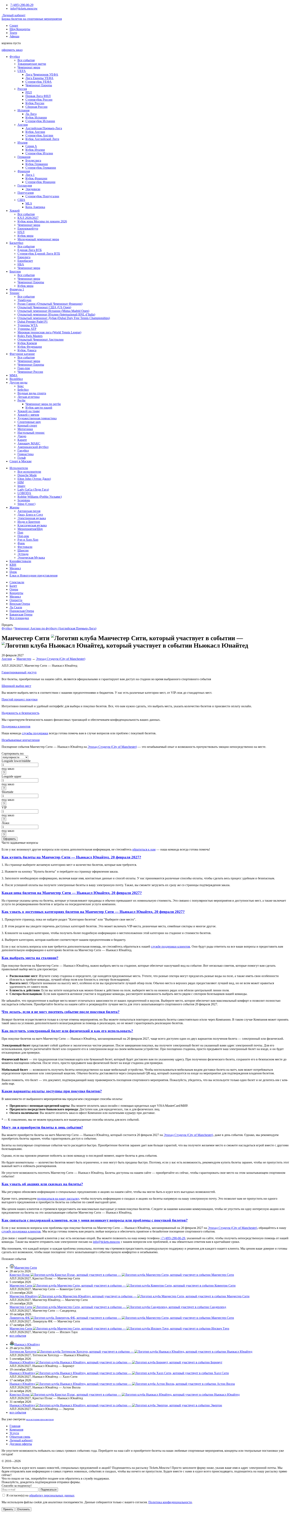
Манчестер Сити (25, 1267)
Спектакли (17, 582)
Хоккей (15, 210)
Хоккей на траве (28, 411)
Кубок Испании (36, 117)
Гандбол (23, 450)
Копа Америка (35, 207)
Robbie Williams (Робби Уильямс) (39, 496)
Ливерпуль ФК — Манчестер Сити (122, 1317)
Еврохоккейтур (27, 228)
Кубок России (34, 103)
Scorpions (23, 500)
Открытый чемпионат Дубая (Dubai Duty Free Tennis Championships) (63, 318)
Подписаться (48, 1489)
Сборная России (36, 106)
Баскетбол (16, 243)
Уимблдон (24, 300)
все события (18, 1335)
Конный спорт (27, 425)
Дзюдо (21, 436)
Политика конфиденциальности (170, 1502)
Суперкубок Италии (39, 153)
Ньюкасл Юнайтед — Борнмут (116, 1362)
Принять (8, 1509)
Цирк (13, 572)
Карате (22, 439)
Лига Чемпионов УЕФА (41, 74)
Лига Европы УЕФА (39, 78)
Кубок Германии (36, 164)
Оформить (9, 838)
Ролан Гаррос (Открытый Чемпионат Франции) (49, 303)
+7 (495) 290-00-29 (172, 1238)
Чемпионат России (30, 371)
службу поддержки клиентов (21, 1231)
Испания (23, 110)
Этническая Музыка (31, 557)
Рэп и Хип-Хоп (27, 539)
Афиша (14, 36)
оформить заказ (12, 50)
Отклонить (23, 1509)
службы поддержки (35, 733)
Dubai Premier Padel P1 (32, 321)
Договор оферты (21, 1444)
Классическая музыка (32, 525)
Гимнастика (25, 454)
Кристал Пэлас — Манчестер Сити (122, 1274)
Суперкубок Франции (40, 182)
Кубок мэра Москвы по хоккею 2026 (42, 221)
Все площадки (19, 618)
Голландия (24, 185)
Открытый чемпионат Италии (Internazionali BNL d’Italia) (56, 314)
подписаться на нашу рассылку (58, 1198)
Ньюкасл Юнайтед (27, 1344)
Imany (21, 486)
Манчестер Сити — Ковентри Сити (123, 1285)
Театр (13, 32)
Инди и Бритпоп (28, 521)
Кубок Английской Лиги (42, 139)
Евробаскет (25, 260)
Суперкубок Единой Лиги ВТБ (38, 253)
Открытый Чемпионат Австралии (40, 339)
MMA (13, 375)
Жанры (14, 507)
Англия (22, 124)
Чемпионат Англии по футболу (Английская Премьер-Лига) (55, 628)
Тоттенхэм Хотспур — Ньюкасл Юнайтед (131, 1351)
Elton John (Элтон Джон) (34, 478)
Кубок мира (25, 235)
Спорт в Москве (21, 461)
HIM (20, 482)
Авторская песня (28, 511)
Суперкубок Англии (39, 135)
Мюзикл (15, 568)
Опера (14, 589)
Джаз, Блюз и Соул (30, 514)
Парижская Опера (22, 611)
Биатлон (15, 271)
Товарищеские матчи (31, 63)
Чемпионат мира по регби (43, 404)
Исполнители (19, 468)
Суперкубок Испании (40, 121)
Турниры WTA (27, 325)
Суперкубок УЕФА (38, 81)
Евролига (23, 257)
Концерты (16, 593)
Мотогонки (25, 429)
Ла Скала (16, 607)
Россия (22, 89)
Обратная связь (20, 1436)
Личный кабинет (13, 15)
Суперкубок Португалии (42, 196)
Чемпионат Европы (38, 85)
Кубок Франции (36, 178)
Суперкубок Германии (40, 167)
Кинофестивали (20, 561)
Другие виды (18, 382)
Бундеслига (33, 160)
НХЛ (20, 232)
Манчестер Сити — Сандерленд (118, 1307)
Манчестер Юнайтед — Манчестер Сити (129, 1296)
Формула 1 (17, 289)
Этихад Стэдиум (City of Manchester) (60, 659)
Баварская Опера (21, 614)
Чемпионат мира (28, 67)
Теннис (14, 293)
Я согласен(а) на (40, 1495)
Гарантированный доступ (19, 672)
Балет (13, 585)
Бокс (20, 386)
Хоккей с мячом (28, 414)
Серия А (31, 146)
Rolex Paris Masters (30, 336)
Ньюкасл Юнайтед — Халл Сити (119, 1373)
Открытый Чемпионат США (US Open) (44, 307)
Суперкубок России (38, 99)
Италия (22, 142)
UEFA (21, 71)
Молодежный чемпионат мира (38, 239)
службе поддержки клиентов (170, 946)
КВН (13, 564)
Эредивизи (32, 189)
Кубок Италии (35, 149)
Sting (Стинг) (26, 504)
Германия (23, 157)
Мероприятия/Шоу (30, 529)
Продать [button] (7, 624)
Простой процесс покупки (20, 699)
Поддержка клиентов (16, 726)
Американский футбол (32, 447)
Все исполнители (29, 471)
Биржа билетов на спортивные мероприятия (32, 18)
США (21, 200)
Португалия (25, 192)
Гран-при (23, 368)
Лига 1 (30, 174)
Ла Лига (31, 114)
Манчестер (23, 659)
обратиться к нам (144, 849)
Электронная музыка (31, 518)
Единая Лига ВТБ (29, 250)
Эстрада (22, 554)
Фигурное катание (22, 354)
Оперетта (16, 600)
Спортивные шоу (29, 422)
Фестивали (24, 546)
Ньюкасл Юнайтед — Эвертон (116, 1405)
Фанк (21, 543)
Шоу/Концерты (20, 29)
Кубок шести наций (38, 407)
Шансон (23, 550)
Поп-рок (23, 536)
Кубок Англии (35, 131)
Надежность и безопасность (20, 713)
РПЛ (28, 92)
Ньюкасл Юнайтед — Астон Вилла (122, 1383)
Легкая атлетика (28, 396)
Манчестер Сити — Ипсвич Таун (119, 1328)
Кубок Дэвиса (26, 350)
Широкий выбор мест (16, 686)
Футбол (15, 56)
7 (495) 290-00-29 (21, 5)
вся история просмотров (40, 1419)
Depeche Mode (27, 475)
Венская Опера (20, 603)
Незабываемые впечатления (21, 740)
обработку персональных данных (51, 1495)
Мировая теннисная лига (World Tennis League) (49, 332)
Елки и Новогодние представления (33, 575)
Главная (15, 1426)
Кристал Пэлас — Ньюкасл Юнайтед (125, 1394)
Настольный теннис (31, 432)
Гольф (21, 457)
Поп (20, 532)
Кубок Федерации (29, 346)
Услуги (14, 1433)
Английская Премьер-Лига (43, 128)
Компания (16, 1429)
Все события (26, 60)
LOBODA (24, 493)
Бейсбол (23, 389)
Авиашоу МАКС (28, 443)
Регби (21, 400)
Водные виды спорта (31, 393)
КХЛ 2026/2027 (28, 217)
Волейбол (16, 379)
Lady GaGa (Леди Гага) (33, 489)
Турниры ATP (26, 328)
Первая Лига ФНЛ (38, 96)
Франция (23, 171)
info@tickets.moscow (24, 8)
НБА (20, 264)
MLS (28, 203)
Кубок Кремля (27, 343)
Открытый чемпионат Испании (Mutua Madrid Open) (53, 311)
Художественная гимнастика (37, 418)
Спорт (14, 25)
